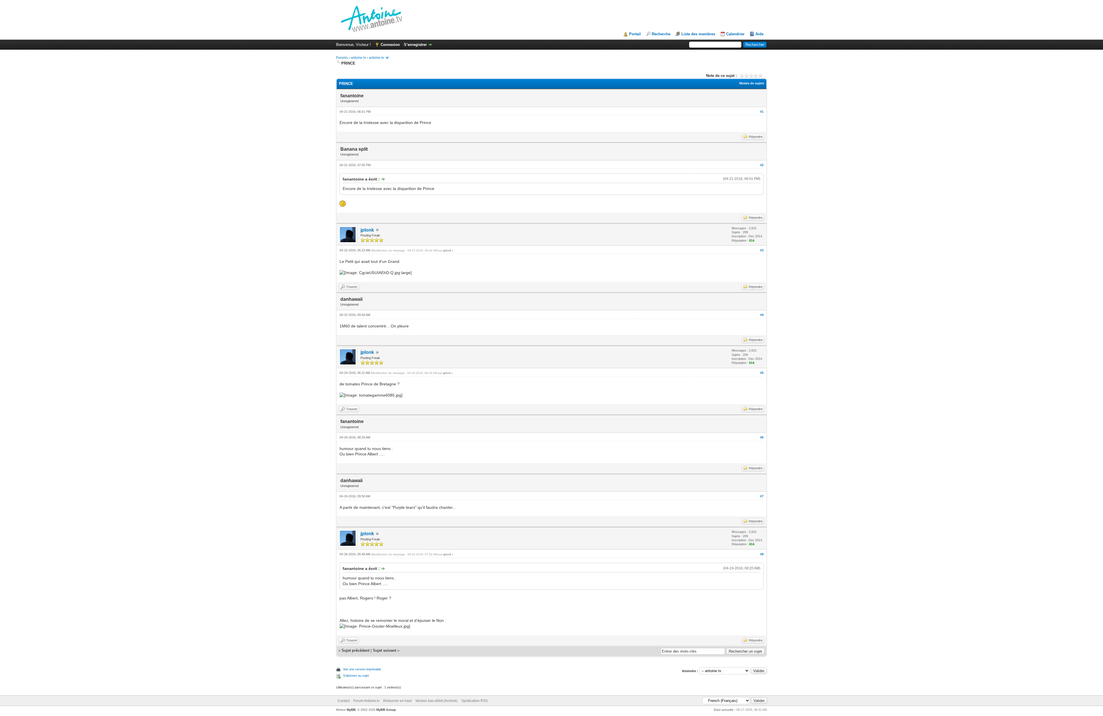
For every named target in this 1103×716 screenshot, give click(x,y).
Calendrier (735, 34)
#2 (761, 165)
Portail (635, 34)
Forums (342, 58)
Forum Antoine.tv (366, 701)
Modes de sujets (751, 83)
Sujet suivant (384, 650)
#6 (761, 437)
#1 (761, 111)
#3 (761, 250)
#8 (761, 554)
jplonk (367, 230)
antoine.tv (358, 58)
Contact (344, 701)
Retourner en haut (397, 701)
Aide (759, 34)
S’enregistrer (415, 44)
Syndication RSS (474, 701)
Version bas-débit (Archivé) (436, 701)
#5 (761, 373)
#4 (761, 315)
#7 (761, 496)
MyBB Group (386, 709)
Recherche (661, 34)
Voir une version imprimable (362, 669)
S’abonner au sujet (356, 675)
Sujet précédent (355, 650)
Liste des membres (698, 34)
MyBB (351, 709)
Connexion (390, 44)
